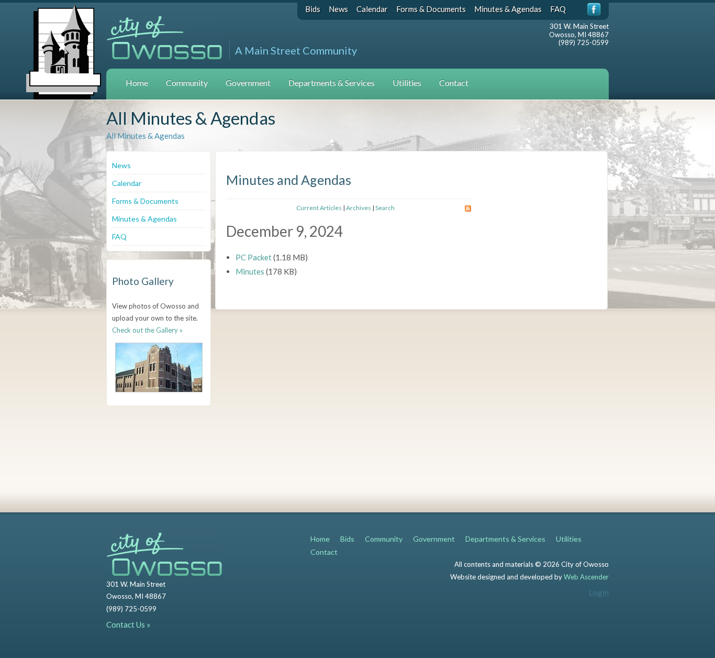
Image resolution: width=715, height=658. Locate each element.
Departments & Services (331, 82)
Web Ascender (586, 577)
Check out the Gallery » (147, 330)
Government (248, 82)
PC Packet (254, 257)
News (338, 9)
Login (599, 592)
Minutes (250, 271)
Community (187, 82)
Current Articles (319, 208)
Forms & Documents (431, 9)
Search (385, 208)
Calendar (372, 9)
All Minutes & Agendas (145, 135)
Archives (358, 208)
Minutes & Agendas (508, 9)
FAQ (558, 9)
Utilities (407, 82)
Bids (312, 9)
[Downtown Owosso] (159, 367)
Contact (453, 82)
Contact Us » (128, 624)
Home (137, 82)
